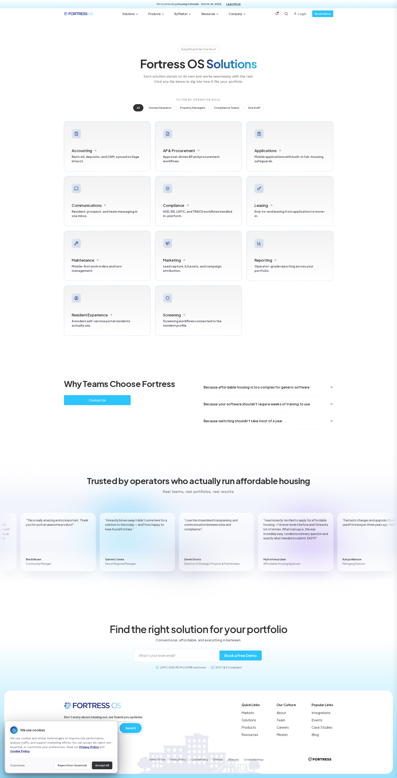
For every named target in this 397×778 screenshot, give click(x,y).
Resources (208, 14)
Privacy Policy (178, 759)
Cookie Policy (199, 759)
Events (317, 720)
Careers (283, 727)
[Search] (286, 14)
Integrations (321, 713)
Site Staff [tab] (254, 107)
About (281, 713)
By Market (180, 14)
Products (154, 14)
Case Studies (322, 727)
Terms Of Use (157, 759)
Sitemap (218, 759)
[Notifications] (276, 13)
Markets (248, 713)
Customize (17, 765)
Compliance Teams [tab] (226, 107)
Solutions (128, 14)
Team (281, 720)
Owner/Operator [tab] (160, 107)
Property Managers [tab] (192, 107)
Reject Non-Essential (72, 765)
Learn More (233, 4)
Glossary (233, 759)
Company (235, 14)
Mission (282, 734)
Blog (315, 734)
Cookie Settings (253, 759)
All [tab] (138, 107)
